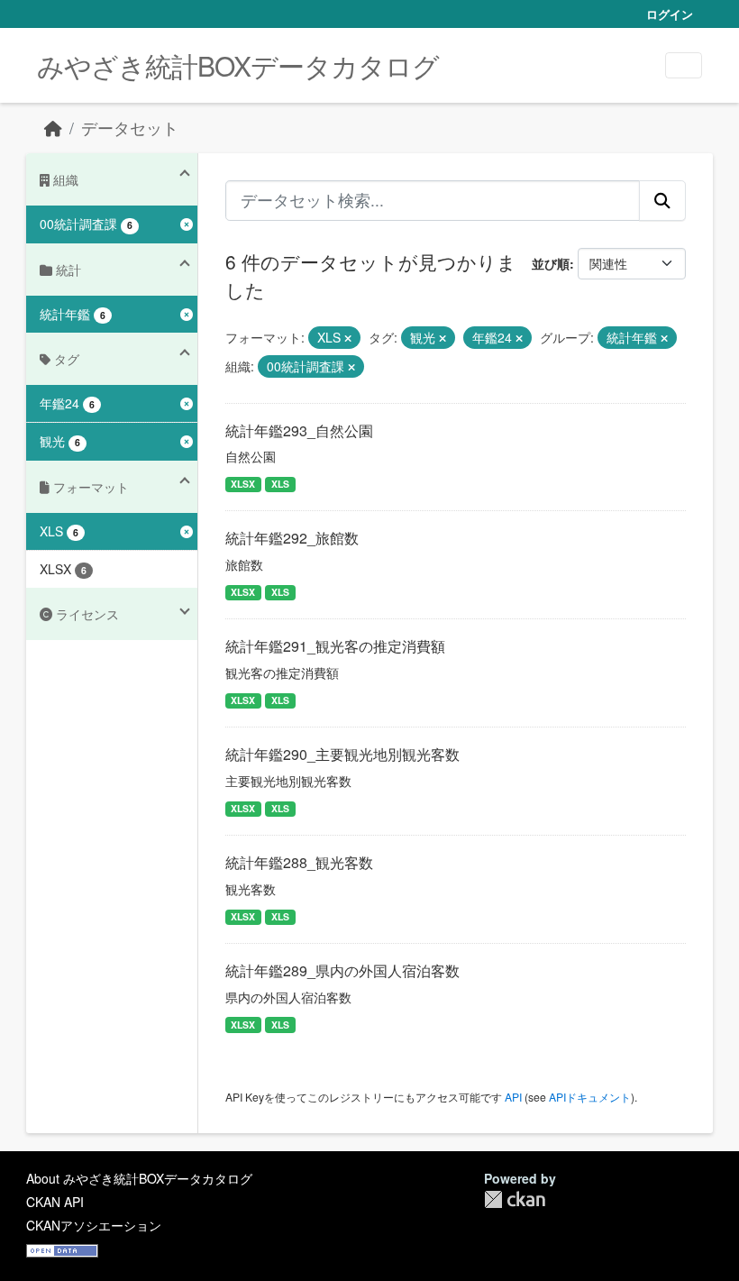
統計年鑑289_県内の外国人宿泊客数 (342, 970)
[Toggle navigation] (683, 65)
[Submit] (662, 200)
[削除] (347, 338)
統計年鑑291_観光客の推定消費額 (335, 646)
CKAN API (55, 1202)
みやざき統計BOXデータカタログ (238, 65)
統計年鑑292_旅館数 (292, 537)
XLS (280, 483)
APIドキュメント (590, 1096)
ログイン (669, 14)
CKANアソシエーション (93, 1225)
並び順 (551, 263)
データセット (129, 127)
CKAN (514, 1199)
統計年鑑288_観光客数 (299, 862)
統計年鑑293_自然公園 (299, 430)
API (513, 1096)
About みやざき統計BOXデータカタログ (139, 1178)
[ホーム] (53, 127)
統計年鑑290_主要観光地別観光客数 (342, 754)
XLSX (243, 483)
